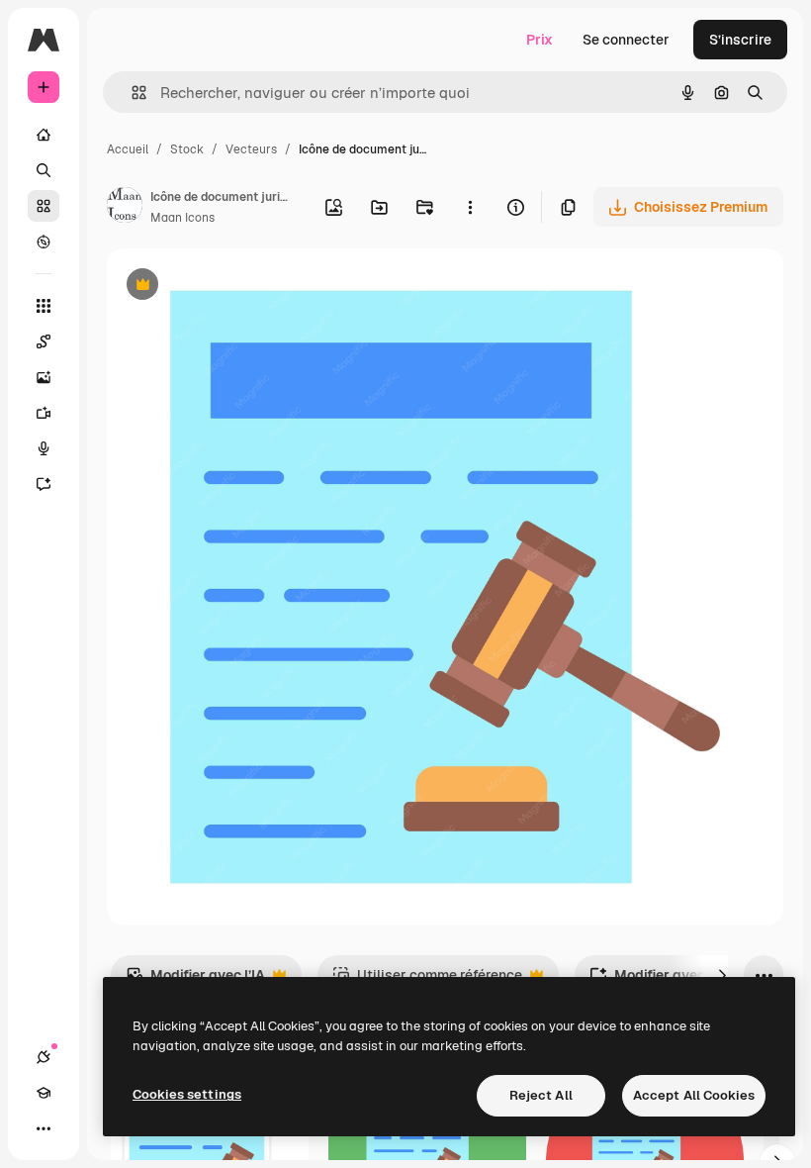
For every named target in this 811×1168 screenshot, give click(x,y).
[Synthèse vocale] (43, 448)
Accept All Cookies (694, 1095)
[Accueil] (43, 134)
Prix (539, 40)
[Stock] (43, 206)
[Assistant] (43, 484)
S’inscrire (740, 40)
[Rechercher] (43, 170)
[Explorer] (43, 241)
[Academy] (43, 1093)
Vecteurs (251, 149)
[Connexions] (43, 1057)
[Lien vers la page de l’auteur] (124, 208)
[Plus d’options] (470, 207)
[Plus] (43, 1128)
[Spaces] (43, 341)
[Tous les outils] (43, 306)
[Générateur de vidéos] (43, 413)
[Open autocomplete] (131, 92)
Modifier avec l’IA (195, 980)
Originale (237, 286)
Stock (187, 149)
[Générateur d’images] (43, 377)
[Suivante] (722, 975)
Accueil (127, 149)
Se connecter (626, 40)
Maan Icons (182, 218)
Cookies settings (187, 1094)
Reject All (541, 1095)
